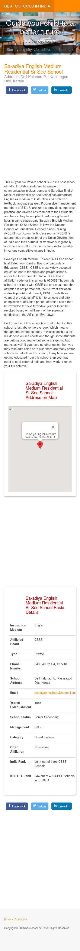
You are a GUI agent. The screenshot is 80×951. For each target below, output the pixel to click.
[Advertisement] (40, 135)
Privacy (8, 919)
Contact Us (21, 919)
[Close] (53, 427)
